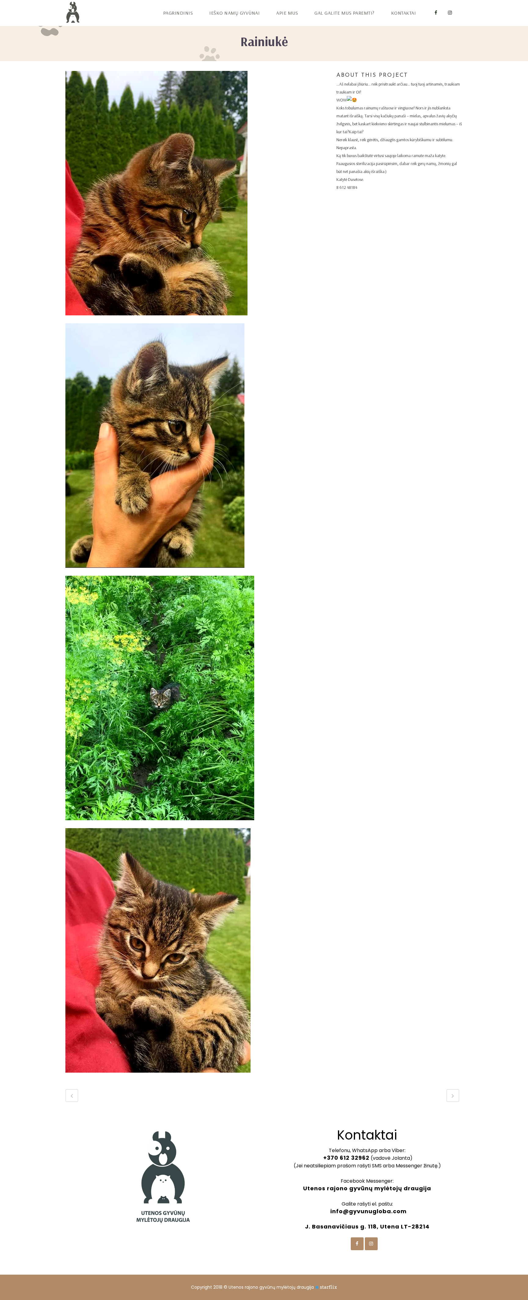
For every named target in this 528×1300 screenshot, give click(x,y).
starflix (328, 1287)
